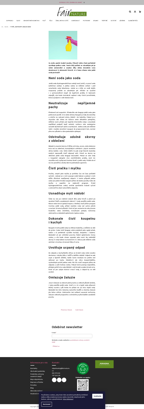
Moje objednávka (36, 379)
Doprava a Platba (36, 382)
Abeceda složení (36, 391)
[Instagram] (59, 380)
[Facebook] (54, 380)
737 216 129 (56, 375)
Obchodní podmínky (37, 371)
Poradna (33, 385)
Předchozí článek (66, 310)
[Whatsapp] (64, 380)
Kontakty (33, 368)
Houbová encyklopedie (38, 394)
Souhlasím (97, 396)
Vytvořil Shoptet (108, 407)
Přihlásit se (56, 346)
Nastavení (46, 404)
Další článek (79, 310)
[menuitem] (10, 20)
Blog (32, 388)
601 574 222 (56, 373)
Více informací (68, 399)
